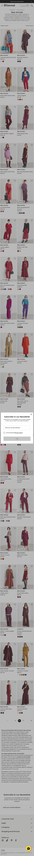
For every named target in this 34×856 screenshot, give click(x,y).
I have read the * (14, 433)
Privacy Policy (18, 433)
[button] (28, 848)
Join (17, 439)
